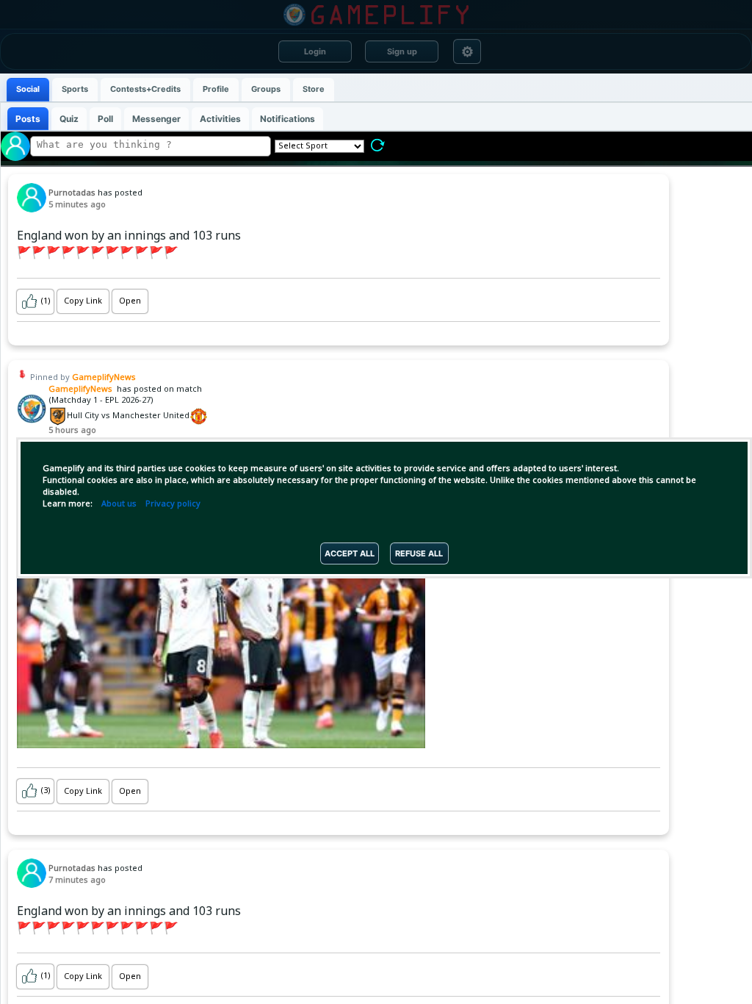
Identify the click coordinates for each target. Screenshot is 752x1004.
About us (119, 504)
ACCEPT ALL (350, 553)
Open (130, 301)
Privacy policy (172, 504)
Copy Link (83, 301)
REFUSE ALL (419, 553)
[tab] (28, 89)
